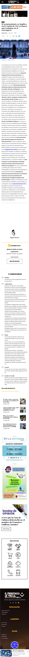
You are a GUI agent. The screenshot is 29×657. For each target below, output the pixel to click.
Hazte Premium (14, 257)
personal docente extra (19, 183)
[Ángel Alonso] (14, 232)
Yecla (3, 22)
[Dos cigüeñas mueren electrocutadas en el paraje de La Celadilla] (23, 426)
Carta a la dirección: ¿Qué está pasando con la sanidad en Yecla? (11, 409)
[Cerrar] (27, 651)
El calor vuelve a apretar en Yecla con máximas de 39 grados (11, 401)
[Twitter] (10, 36)
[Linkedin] (16, 36)
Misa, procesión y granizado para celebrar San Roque (10, 417)
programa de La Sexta (11, 149)
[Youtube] (19, 603)
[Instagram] (16, 603)
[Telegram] (19, 36)
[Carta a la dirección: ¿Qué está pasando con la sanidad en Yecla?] (23, 410)
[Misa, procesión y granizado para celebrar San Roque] (23, 418)
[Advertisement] (14, 218)
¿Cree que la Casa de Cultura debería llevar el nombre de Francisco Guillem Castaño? (13, 521)
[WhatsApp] (13, 36)
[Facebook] (7, 36)
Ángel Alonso (4, 33)
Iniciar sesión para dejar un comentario (10, 391)
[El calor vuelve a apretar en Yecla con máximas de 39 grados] (23, 401)
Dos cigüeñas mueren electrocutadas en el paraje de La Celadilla (9, 425)
